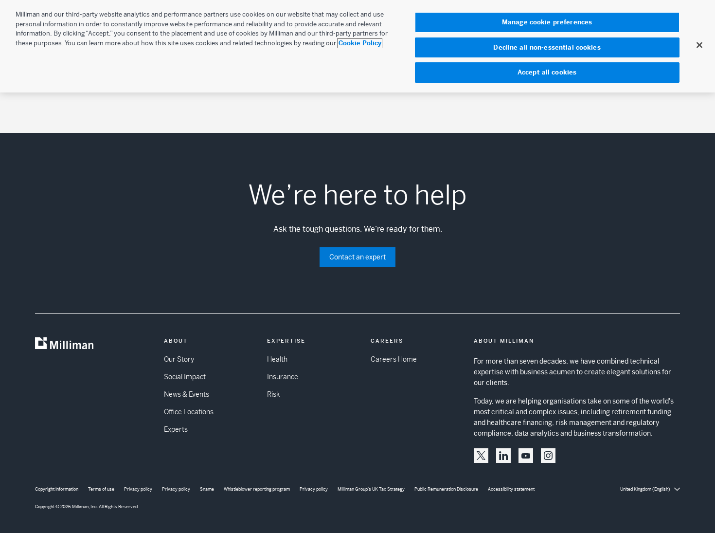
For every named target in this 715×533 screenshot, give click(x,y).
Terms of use (101, 489)
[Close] (699, 44)
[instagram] (548, 455)
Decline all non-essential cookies (546, 47)
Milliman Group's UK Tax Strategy (371, 489)
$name (207, 489)
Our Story (179, 359)
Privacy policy (138, 489)
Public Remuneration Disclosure (446, 489)
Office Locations (189, 411)
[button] (481, 455)
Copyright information (56, 489)
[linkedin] (503, 455)
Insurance (282, 376)
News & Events (186, 394)
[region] (357, 46)
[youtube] (525, 455)
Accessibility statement (511, 489)
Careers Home (394, 359)
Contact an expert (357, 257)
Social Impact (185, 376)
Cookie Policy (360, 43)
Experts (176, 429)
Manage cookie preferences (547, 22)
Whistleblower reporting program (257, 489)
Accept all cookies (547, 72)
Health (277, 359)
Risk (273, 394)
